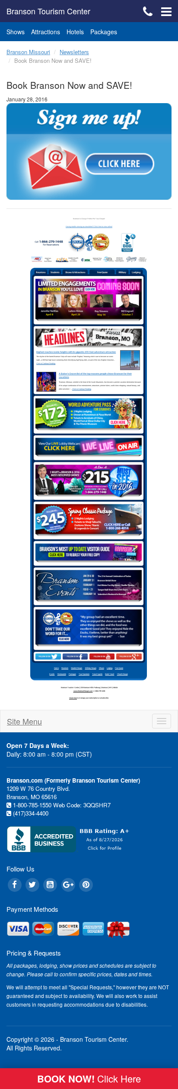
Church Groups (122, 674)
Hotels (75, 31)
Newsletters (74, 52)
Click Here (73, 698)
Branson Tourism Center (48, 10)
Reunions (64, 668)
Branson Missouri (28, 52)
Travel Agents (97, 674)
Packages (103, 31)
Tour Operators (84, 674)
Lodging (109, 668)
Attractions (45, 31)
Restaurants (61, 674)
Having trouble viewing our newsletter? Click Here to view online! (89, 226)
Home (56, 668)
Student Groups (76, 668)
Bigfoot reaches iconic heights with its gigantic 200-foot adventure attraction (76, 352)
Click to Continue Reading (45, 363)
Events (51, 674)
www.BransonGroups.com (83, 691)
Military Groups (90, 668)
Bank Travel (109, 674)
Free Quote (119, 668)
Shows (15, 31)
